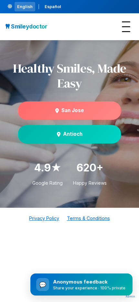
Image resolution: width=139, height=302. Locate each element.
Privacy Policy (44, 218)
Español (53, 6)
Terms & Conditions (88, 218)
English (25, 6)
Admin (130, 296)
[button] (126, 26)
